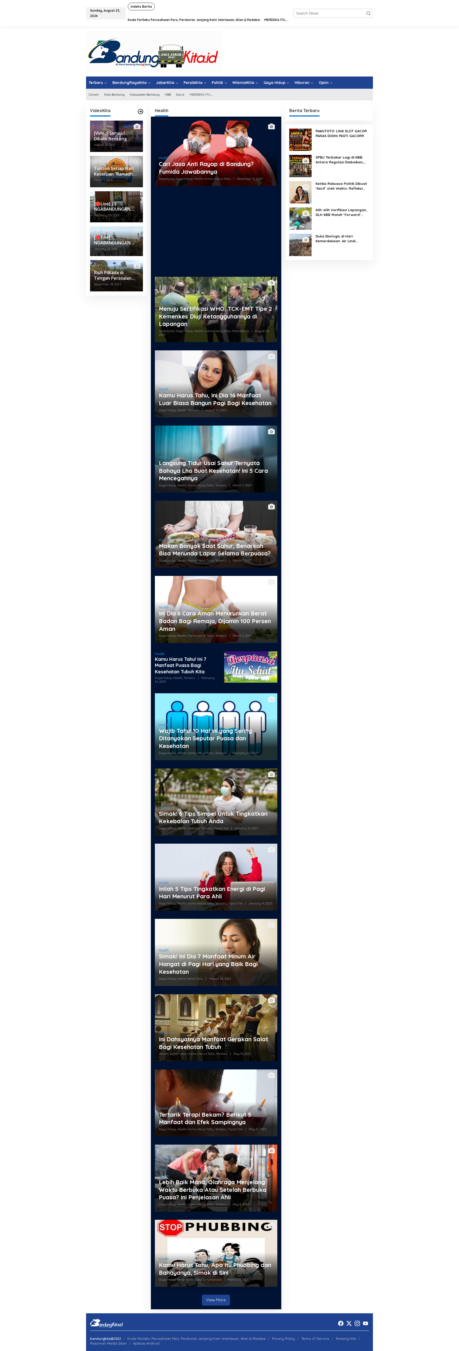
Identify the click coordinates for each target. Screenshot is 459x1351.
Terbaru (193, 410)
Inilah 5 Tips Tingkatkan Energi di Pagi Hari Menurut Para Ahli (212, 892)
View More (216, 1299)
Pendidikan (185, 1279)
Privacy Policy (283, 1338)
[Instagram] (357, 1323)
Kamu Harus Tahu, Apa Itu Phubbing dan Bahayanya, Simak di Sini (215, 1268)
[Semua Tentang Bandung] (154, 51)
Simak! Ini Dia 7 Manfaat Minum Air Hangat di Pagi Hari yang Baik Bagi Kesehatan (208, 964)
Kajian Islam (178, 1054)
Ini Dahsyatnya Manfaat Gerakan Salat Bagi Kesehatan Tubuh (213, 1043)
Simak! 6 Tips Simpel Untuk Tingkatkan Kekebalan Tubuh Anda (213, 817)
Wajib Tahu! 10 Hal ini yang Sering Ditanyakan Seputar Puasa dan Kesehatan (205, 738)
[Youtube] (365, 1323)
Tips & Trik (221, 828)
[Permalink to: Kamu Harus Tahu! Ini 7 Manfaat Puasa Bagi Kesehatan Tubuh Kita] (250, 666)
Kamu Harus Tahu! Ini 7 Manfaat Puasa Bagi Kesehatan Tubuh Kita (180, 665)
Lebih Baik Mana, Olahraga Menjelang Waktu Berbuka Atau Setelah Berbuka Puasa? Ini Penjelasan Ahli (212, 1189)
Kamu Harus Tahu (218, 179)
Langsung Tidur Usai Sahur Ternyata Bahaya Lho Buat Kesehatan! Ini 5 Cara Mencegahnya (213, 470)
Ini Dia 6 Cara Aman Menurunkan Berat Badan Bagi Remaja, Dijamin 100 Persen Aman (215, 621)
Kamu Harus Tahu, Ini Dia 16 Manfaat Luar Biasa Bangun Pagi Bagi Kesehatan (215, 399)
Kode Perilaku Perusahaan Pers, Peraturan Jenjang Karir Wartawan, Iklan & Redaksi (196, 1338)
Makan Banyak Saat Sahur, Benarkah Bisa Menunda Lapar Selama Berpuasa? (215, 549)
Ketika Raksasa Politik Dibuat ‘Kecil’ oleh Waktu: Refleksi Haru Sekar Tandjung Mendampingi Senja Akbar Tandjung (341, 186)
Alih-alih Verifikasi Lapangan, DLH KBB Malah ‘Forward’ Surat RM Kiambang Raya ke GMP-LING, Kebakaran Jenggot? (341, 212)
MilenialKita (240, 331)
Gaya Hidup (184, 179)
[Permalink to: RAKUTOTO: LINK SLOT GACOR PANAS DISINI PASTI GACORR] (300, 139)
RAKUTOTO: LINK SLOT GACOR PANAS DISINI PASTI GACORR (341, 133)
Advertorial (167, 179)
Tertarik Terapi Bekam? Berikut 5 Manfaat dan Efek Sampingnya (205, 1118)
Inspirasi (194, 828)
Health (164, 158)
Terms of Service (315, 1338)
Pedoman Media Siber (108, 1343)
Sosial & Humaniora (208, 1279)
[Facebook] (340, 1323)
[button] (368, 13)
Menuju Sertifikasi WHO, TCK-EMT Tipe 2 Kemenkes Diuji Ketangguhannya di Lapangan (215, 316)
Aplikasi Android (146, 1343)
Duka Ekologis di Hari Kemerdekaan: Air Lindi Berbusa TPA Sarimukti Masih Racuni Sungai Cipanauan (341, 238)
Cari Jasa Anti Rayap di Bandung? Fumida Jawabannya (206, 167)
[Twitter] (349, 1323)
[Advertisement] (216, 231)
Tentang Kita (345, 1338)
